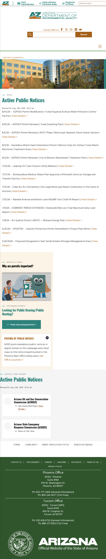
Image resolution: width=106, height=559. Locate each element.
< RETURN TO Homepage (12, 58)
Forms (17, 445)
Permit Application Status (55, 445)
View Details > (19, 116)
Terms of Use (93, 462)
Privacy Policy (55, 466)
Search (30, 34)
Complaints (31, 445)
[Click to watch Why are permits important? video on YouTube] (26, 287)
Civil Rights (76, 462)
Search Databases (83, 445)
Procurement (33, 462)
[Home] (53, 15)
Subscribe (61, 462)
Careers (48, 462)
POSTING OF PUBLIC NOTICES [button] (19, 338)
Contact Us (16, 462)
